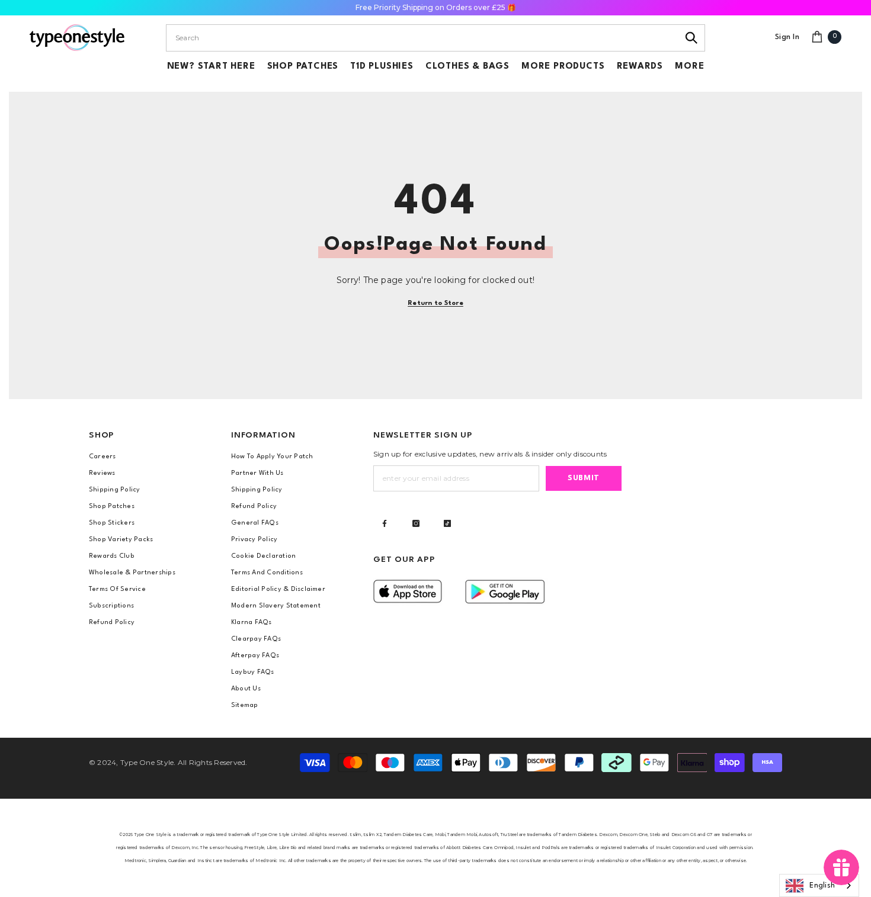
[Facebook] (384, 523)
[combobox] (422, 38)
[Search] (691, 38)
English (822, 885)
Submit (584, 478)
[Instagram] (416, 523)
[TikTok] (447, 523)
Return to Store (435, 303)
